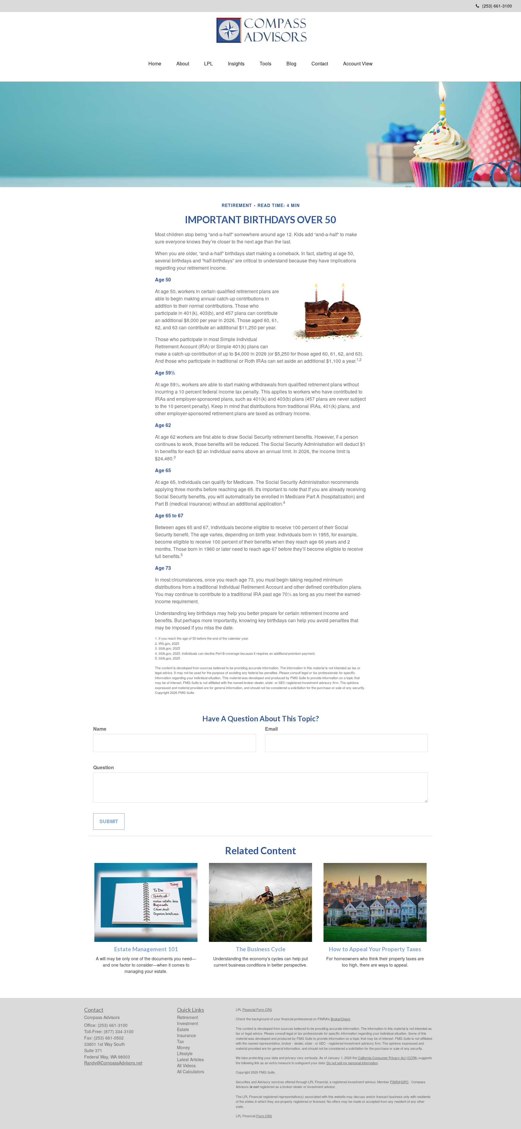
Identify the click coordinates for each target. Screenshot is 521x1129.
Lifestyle (185, 1053)
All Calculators (190, 1071)
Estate (183, 1029)
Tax (180, 1041)
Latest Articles (190, 1059)
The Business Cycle (261, 949)
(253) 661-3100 (497, 6)
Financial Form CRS (257, 1009)
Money (183, 1047)
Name (99, 729)
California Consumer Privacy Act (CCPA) (388, 1057)
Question (103, 767)
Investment (187, 1023)
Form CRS (264, 1115)
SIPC (405, 1081)
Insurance (186, 1035)
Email (271, 729)
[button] (183, 63)
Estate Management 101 (146, 949)
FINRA (395, 1081)
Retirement (187, 1017)
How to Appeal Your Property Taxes (375, 949)
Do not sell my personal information (352, 1062)
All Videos (186, 1065)
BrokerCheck (340, 1018)
